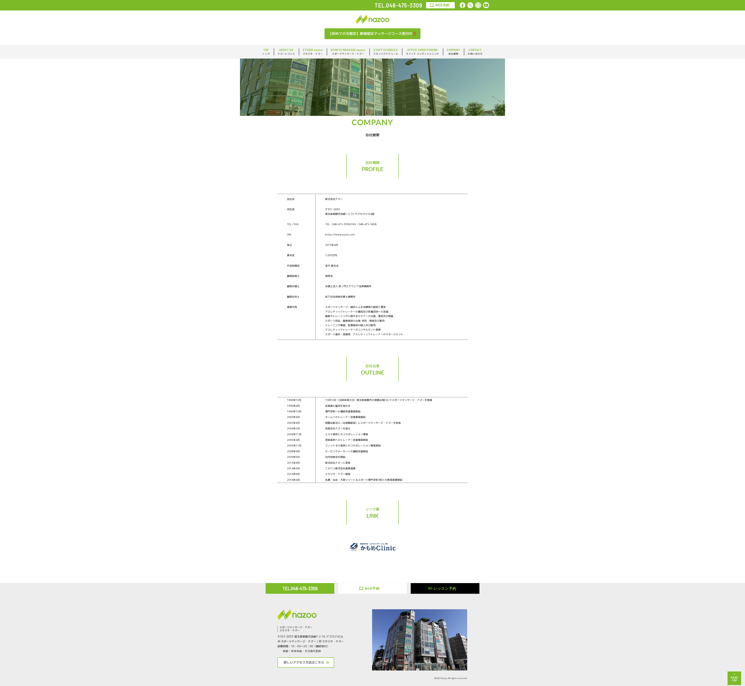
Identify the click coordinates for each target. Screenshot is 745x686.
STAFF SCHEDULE (385, 51)
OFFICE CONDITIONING (422, 51)
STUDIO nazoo (313, 51)
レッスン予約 (445, 588)
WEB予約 (442, 5)
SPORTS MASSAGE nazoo (348, 51)
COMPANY (453, 51)
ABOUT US (286, 51)
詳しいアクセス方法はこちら (304, 662)
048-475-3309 (404, 5)
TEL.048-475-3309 (300, 588)
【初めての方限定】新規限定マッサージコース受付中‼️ (372, 33)
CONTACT (475, 51)
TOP (266, 51)
